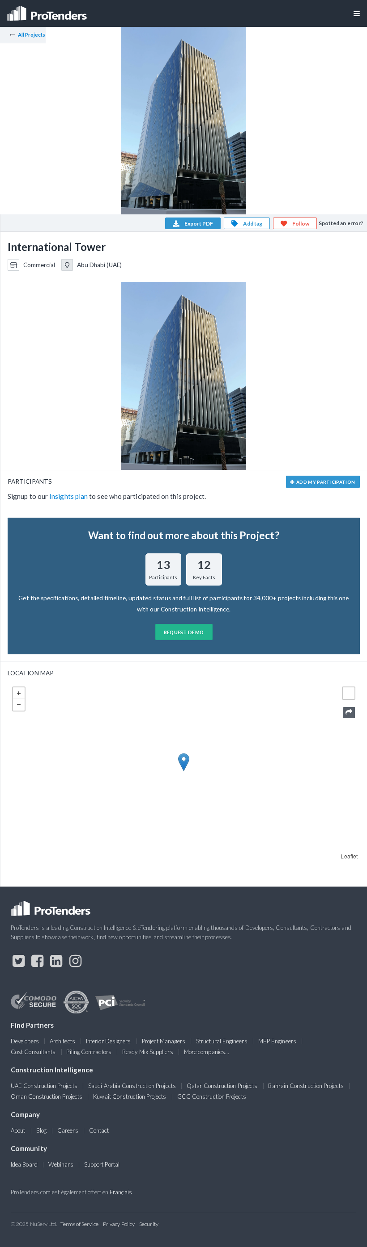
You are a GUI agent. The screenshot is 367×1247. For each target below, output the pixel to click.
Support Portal (101, 1164)
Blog (41, 1130)
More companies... (206, 1051)
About (18, 1130)
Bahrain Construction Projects (305, 1085)
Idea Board (24, 1164)
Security (148, 1224)
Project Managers (163, 1041)
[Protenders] (48, 10)
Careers (67, 1130)
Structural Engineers (222, 1041)
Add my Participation (325, 482)
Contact (99, 1130)
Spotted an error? (341, 223)
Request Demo (184, 632)
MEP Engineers (277, 1041)
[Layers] (348, 693)
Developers (25, 1041)
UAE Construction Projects (44, 1085)
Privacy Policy (119, 1224)
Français (121, 1192)
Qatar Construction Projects (222, 1085)
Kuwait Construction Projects (129, 1096)
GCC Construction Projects (211, 1096)
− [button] (19, 705)
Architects (62, 1041)
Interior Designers (108, 1041)
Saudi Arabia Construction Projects (132, 1085)
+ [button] (19, 693)
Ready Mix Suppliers (147, 1051)
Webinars (60, 1164)
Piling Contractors (88, 1051)
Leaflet (349, 856)
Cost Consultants (33, 1051)
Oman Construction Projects (46, 1096)
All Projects (32, 35)
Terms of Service (79, 1224)
